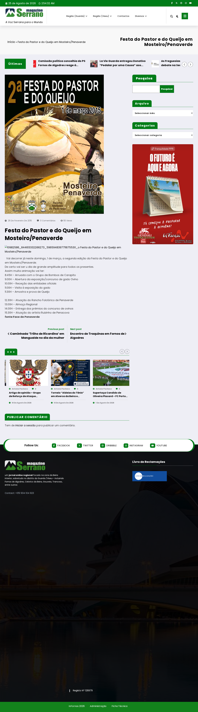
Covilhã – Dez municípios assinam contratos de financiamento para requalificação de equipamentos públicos (68, 394)
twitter (88, 445)
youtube (161, 445)
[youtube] (190, 3)
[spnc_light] (177, 16)
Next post (76, 329)
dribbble (111, 445)
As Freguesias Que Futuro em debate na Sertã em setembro (163, 63)
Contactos (123, 16)
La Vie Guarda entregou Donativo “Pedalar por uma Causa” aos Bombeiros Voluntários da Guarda (103, 63)
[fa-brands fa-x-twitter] (176, 3)
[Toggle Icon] (185, 16)
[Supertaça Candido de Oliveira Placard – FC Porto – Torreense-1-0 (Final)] (30, 373)
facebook (63, 445)
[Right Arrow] (190, 64)
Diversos (139, 16)
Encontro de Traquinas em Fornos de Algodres (97, 336)
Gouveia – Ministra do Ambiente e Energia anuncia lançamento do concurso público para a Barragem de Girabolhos (110, 394)
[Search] (171, 16)
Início (11, 42)
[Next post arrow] (125, 334)
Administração (98, 706)
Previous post (56, 329)
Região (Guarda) (75, 16)
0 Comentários (47, 220)
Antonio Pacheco (22, 389)
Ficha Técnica (119, 706)
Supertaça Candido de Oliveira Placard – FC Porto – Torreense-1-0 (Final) (27, 394)
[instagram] (186, 3)
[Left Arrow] (184, 64)
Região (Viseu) (101, 16)
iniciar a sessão (25, 425)
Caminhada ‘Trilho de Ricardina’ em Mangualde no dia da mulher (37, 336)
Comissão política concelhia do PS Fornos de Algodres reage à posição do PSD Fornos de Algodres (43, 63)
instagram (136, 445)
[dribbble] (181, 3)
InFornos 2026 (77, 706)
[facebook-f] (172, 3)
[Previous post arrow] (9, 334)
